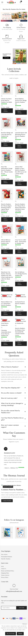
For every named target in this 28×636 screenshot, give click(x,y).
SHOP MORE (6, 57)
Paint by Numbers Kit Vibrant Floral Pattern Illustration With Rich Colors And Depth (20, 207)
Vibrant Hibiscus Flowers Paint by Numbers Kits (5, 241)
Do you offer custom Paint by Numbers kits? (10, 411)
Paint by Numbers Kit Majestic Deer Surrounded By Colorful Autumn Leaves (20, 332)
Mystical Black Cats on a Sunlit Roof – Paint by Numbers (6, 303)
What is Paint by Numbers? (10, 367)
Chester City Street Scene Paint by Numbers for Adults (6, 100)
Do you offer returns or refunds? (11, 393)
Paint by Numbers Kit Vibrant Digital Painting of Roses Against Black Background (6, 207)
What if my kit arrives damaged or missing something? (12, 404)
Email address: (8, 608)
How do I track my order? (9, 398)
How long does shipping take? (10, 388)
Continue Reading (6, 500)
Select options (6, 110)
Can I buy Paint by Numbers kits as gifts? (12, 419)
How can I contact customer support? (10, 426)
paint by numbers (7, 486)
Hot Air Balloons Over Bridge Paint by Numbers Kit (21, 273)
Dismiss (20, 633)
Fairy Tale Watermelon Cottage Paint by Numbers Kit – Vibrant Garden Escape (7, 170)
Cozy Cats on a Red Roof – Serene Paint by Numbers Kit (20, 241)
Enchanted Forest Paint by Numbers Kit (20, 303)
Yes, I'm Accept (10, 633)
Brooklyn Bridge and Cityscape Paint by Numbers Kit (7, 134)
